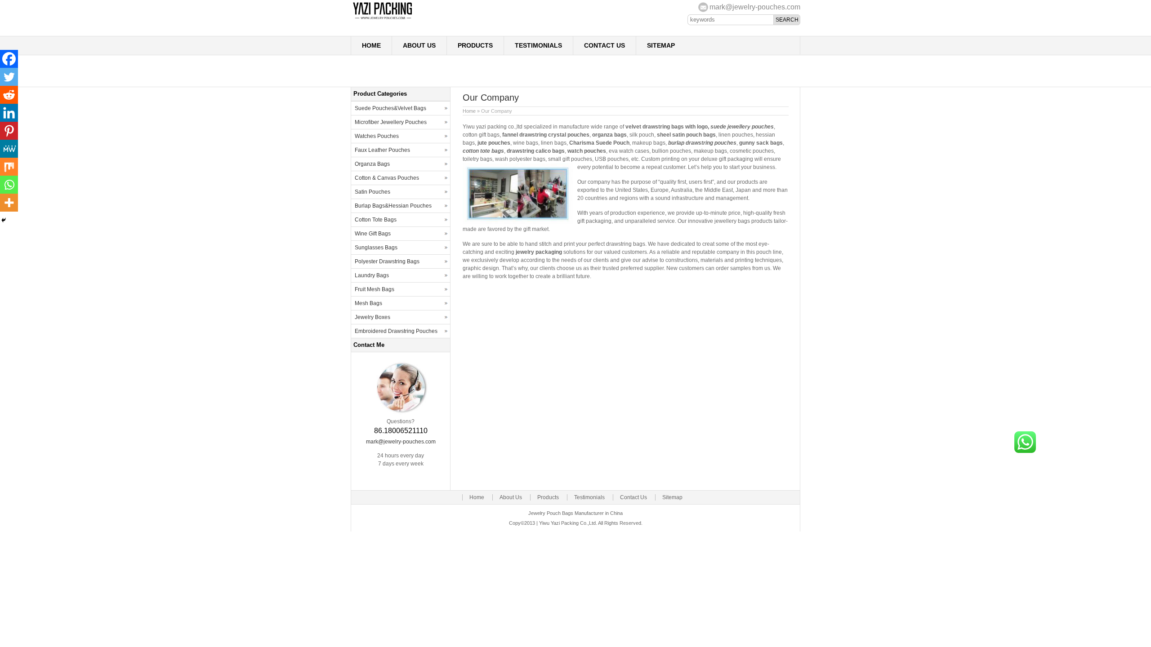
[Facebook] (9, 59)
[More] (9, 203)
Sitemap (661, 45)
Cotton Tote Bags (376, 220)
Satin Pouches (372, 192)
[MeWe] (9, 149)
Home (371, 45)
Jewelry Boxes (372, 317)
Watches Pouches (377, 136)
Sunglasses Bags (376, 247)
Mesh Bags (368, 303)
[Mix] (9, 167)
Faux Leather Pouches (382, 150)
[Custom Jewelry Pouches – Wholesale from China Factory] (441, 18)
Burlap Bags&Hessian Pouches (393, 206)
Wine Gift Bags (373, 233)
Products (475, 45)
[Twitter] (9, 77)
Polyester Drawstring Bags (387, 261)
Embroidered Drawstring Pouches (396, 331)
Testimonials (538, 45)
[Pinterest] (9, 131)
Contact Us (604, 45)
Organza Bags (372, 164)
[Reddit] (9, 95)
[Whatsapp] (9, 185)
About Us (419, 45)
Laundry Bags (372, 275)
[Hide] (3, 220)
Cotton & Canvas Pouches (387, 178)
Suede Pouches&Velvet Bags (390, 108)
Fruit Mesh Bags (374, 289)
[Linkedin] (9, 113)
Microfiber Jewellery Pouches (391, 122)
